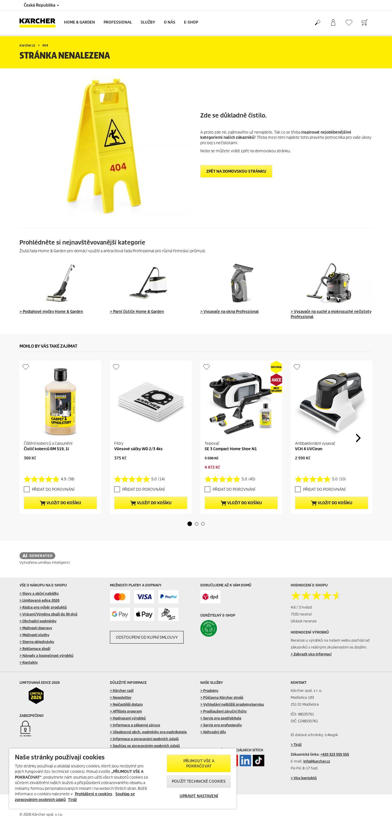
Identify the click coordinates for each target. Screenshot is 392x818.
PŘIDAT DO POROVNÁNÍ (53, 489)
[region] (122, 778)
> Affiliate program (126, 711)
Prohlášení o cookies (93, 794)
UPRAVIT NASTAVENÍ (199, 796)
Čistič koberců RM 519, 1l (46, 448)
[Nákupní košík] (364, 22)
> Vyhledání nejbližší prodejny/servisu (232, 704)
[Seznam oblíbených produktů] (349, 22)
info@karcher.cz (316, 761)
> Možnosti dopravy (36, 628)
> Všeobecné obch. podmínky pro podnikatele (148, 732)
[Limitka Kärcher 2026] (40, 695)
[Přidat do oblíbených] (25, 366)
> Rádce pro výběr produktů (43, 607)
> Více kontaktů (304, 778)
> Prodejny (209, 690)
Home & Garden (79, 22)
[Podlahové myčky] (60, 282)
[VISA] (144, 597)
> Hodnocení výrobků (128, 718)
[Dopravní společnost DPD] (210, 597)
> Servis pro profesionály (221, 725)
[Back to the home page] (40, 23)
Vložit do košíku (63, 503)
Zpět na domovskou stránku (236, 171)
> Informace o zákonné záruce (135, 725)
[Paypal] (168, 597)
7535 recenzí (301, 614)
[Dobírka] (168, 614)
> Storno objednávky (37, 642)
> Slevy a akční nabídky (39, 593)
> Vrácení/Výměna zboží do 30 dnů (48, 614)
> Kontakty (29, 662)
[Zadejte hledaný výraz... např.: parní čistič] (317, 22)
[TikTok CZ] (258, 760)
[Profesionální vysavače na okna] (241, 282)
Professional (118, 22)
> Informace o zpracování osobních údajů (144, 739)
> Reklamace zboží (35, 648)
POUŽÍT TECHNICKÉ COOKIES (199, 781)
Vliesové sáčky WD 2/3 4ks (138, 448)
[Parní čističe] (151, 282)
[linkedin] (245, 760)
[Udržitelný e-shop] (220, 628)
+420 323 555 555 (334, 754)
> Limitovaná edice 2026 (39, 600)
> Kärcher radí (121, 690)
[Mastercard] (120, 597)
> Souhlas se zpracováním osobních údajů (145, 746)
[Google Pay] (120, 614)
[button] (189, 523)
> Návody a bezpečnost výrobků (46, 655)
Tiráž (72, 799)
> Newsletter (120, 697)
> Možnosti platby (34, 635)
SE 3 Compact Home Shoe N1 (231, 448)
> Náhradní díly (213, 732)
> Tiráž (296, 744)
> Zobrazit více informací (311, 654)
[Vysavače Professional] (331, 282)
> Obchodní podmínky (38, 621)
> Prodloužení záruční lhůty (223, 711)
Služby (148, 22)
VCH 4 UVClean (308, 448)
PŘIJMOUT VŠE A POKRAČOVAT (198, 764)
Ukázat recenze (304, 621)
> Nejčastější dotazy (126, 704)
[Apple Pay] (144, 614)
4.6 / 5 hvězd (301, 607)
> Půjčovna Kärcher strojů (221, 697)
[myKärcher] (333, 22)
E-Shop (191, 22)
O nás (169, 22)
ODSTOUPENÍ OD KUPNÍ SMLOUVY (147, 637)
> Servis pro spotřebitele (220, 718)
